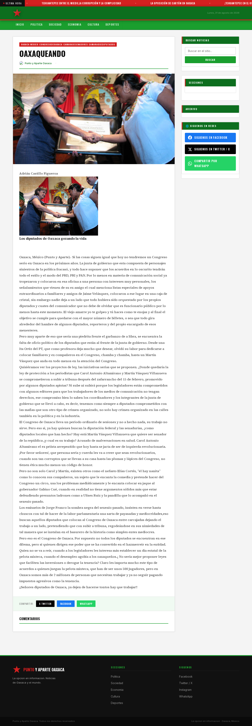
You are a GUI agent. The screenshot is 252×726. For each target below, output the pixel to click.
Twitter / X (185, 683)
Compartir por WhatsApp (205, 163)
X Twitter (45, 603)
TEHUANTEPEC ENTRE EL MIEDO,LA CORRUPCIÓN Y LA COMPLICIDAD (68, 3)
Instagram (185, 689)
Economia (74, 24)
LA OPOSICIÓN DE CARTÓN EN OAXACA (160, 3)
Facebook (66, 603)
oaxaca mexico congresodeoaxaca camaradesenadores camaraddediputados (68, 44)
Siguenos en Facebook (210, 137)
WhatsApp (86, 603)
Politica (37, 24)
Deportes (112, 24)
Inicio (20, 24)
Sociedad (55, 24)
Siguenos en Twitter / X (212, 149)
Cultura (93, 24)
